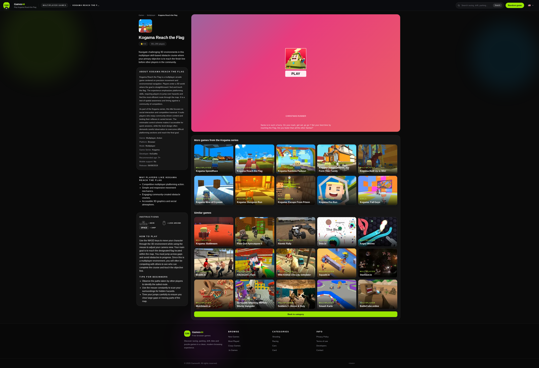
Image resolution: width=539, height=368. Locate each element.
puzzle (187, 344)
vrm (352, 363)
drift (208, 341)
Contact (319, 350)
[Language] (531, 5)
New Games (233, 337)
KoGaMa (153, 154)
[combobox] (476, 5)
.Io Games (232, 350)
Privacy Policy (322, 337)
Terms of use (322, 341)
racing (195, 341)
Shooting (276, 337)
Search (497, 5)
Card (274, 350)
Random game (515, 5)
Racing (275, 341)
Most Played (233, 341)
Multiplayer (151, 138)
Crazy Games (234, 346)
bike (213, 341)
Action (159, 138)
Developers (321, 346)
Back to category (296, 314)
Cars (274, 346)
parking (202, 341)
